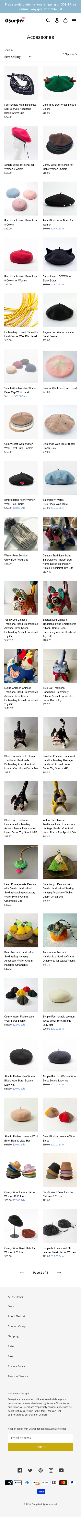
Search (12, 1306)
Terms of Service (18, 1376)
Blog (10, 1356)
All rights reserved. (48, 1504)
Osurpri (35, 1504)
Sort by (8, 50)
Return (12, 1346)
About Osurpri (16, 1316)
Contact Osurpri (17, 1326)
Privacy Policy (16, 1366)
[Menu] (74, 20)
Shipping (13, 1336)
